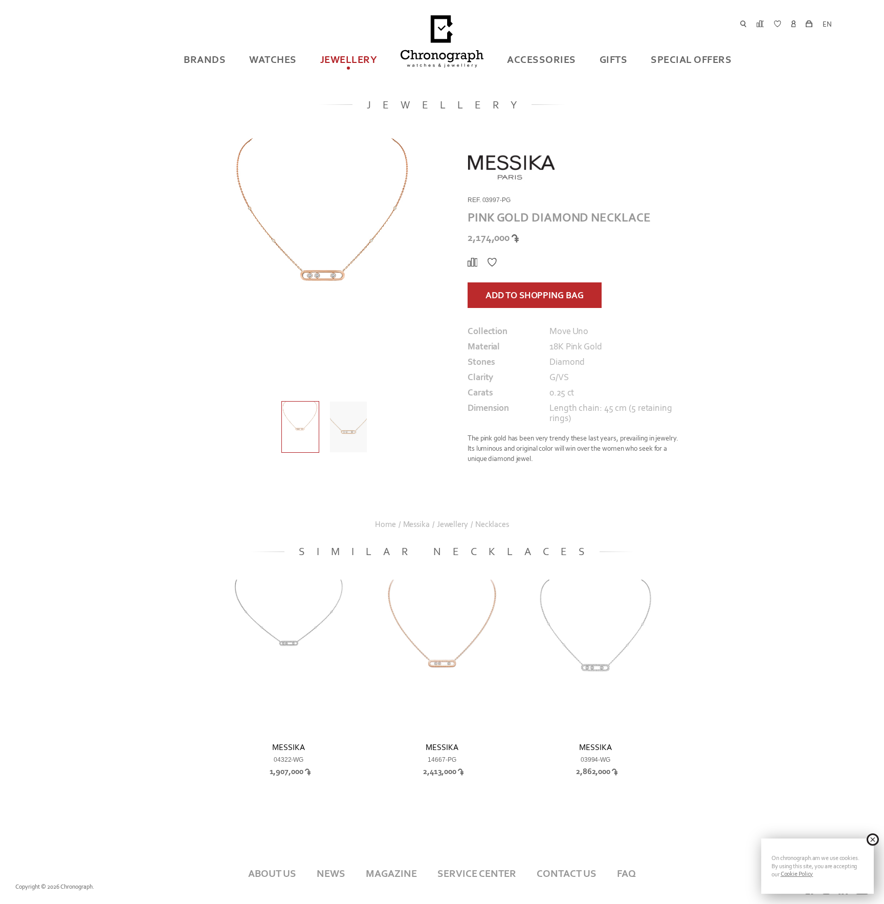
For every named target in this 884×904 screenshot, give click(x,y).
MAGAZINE (391, 873)
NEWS (331, 873)
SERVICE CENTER (476, 873)
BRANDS (205, 59)
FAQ (626, 873)
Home (385, 524)
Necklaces (492, 524)
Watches (273, 59)
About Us (272, 873)
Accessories (541, 59)
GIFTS (614, 59)
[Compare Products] (472, 262)
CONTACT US (566, 873)
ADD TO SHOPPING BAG (534, 295)
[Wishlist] (492, 262)
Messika (416, 524)
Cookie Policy (797, 873)
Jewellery (349, 59)
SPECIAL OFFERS (691, 59)
